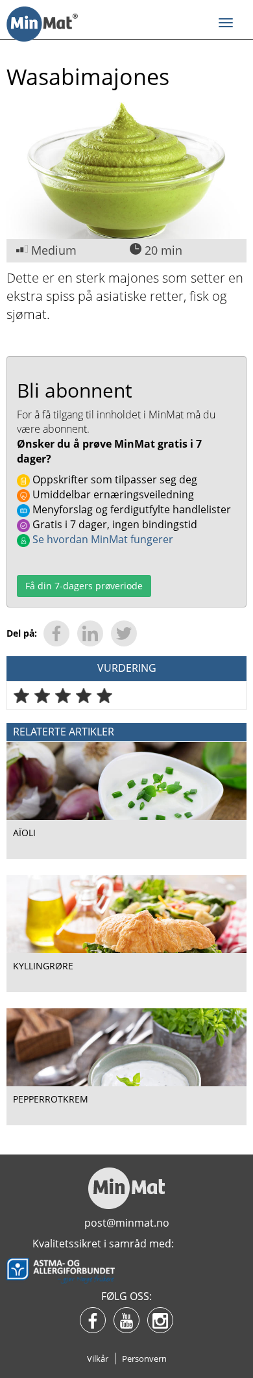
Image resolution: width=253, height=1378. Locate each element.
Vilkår (97, 1358)
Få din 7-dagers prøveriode (84, 586)
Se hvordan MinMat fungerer (101, 539)
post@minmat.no (126, 1223)
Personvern (144, 1358)
